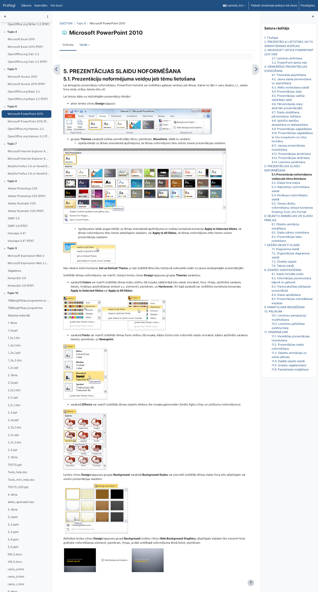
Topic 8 (12, 181)
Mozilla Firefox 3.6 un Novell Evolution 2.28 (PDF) (29, 173)
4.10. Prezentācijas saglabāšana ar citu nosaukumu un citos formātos (292, 137)
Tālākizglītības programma (25, 308)
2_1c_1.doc (14, 405)
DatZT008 (66, 23)
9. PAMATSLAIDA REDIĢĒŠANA (284, 307)
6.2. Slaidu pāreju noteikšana (290, 232)
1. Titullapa (271, 37)
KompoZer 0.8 (17, 278)
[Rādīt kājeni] (251, 582)
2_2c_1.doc (14, 442)
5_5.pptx (13, 547)
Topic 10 (12, 293)
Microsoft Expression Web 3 (26, 255)
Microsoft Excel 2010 (21, 39)
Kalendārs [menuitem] (40, 5)
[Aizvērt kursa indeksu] (5, 16)
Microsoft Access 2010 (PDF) (26, 84)
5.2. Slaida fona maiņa (286, 182)
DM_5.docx (15, 554)
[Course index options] (47, 16)
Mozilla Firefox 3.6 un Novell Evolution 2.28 (29, 166)
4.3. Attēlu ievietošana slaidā (290, 87)
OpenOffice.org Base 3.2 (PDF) (28, 99)
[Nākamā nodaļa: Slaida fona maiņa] (255, 69)
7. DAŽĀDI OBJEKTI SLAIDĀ (282, 245)
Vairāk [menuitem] (83, 44)
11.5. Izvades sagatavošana (289, 365)
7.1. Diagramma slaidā (285, 249)
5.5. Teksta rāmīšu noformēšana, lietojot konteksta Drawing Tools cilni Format (292, 208)
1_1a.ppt (13, 330)
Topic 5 (12, 69)
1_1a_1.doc (14, 337)
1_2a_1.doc (14, 345)
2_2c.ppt (13, 435)
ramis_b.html (16, 576)
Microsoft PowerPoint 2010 (25, 114)
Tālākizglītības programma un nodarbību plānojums (29, 300)
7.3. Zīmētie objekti (284, 261)
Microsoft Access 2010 (22, 76)
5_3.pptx (13, 532)
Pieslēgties (308, 5)
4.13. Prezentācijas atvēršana (291, 158)
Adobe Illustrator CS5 (22, 203)
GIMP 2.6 (14, 218)
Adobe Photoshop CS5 (22, 188)
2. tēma (12, 375)
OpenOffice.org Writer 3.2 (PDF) (28, 24)
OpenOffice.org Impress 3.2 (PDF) (29, 136)
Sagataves (14, 270)
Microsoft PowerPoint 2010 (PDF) (29, 121)
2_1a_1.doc (14, 390)
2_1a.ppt (13, 382)
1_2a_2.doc (15, 360)
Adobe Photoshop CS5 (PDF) (26, 196)
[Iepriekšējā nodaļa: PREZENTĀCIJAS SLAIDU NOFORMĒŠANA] (56, 69)
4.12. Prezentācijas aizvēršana (291, 154)
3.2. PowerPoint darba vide (289, 62)
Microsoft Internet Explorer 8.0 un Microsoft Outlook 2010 (29, 151)
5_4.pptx (13, 539)
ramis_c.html (16, 584)
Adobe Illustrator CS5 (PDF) (26, 211)
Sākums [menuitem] (26, 5)
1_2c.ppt (13, 367)
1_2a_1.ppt (14, 352)
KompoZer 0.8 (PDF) (21, 285)
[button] (234, 5)
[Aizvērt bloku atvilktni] (313, 16)
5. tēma (12, 509)
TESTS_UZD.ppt (18, 487)
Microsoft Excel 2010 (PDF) (25, 46)
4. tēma (12, 494)
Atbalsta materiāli (19, 315)
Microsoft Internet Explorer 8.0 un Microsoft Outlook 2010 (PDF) (29, 158)
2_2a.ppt (13, 420)
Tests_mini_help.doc (21, 479)
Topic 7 (12, 143)
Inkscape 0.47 (17, 233)
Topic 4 (12, 32)
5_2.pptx (13, 524)
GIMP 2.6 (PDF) (18, 226)
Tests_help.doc (17, 472)
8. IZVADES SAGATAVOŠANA (282, 270)
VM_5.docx (15, 561)
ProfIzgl (9, 5)
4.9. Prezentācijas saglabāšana (292, 129)
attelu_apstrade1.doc (21, 502)
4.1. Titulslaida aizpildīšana (289, 75)
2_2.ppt (12, 412)
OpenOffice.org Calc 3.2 (23, 54)
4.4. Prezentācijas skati (287, 91)
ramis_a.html (16, 569)
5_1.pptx (13, 517)
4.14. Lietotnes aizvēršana (288, 162)
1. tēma (12, 323)
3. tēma (12, 457)
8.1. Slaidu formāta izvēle (288, 274)
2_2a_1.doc (14, 427)
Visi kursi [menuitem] (56, 5)
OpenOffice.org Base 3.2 (24, 91)
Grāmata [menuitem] (68, 44)
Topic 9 (12, 248)
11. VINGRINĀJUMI (276, 332)
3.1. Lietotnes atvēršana (287, 58)
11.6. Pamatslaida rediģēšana (290, 369)
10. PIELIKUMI (273, 311)
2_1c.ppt (13, 397)
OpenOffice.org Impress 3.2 (26, 128)
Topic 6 (12, 106)
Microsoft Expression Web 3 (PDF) (29, 263)
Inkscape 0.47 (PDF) (21, 241)
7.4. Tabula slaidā (283, 265)
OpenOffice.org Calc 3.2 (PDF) (27, 61)
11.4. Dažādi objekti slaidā (288, 361)
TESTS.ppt (15, 464)
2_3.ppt (12, 450)
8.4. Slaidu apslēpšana (286, 295)
